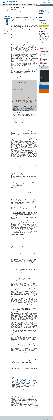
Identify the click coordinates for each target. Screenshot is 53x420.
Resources (25, 4)
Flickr (48, 2)
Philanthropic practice (6, 37)
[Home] (10, 1)
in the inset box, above (19, 203)
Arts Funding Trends (6, 12)
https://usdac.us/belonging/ (21, 409)
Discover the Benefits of (43, 91)
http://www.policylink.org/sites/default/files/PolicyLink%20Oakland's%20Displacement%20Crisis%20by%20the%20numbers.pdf (32, 376)
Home (4, 4)
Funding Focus (17, 4)
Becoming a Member (43, 91)
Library (4, 7)
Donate (33, 4)
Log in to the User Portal (47, 4)
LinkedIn (45, 2)
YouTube (47, 2)
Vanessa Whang (6, 31)
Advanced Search (42, 4)
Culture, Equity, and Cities (17, 11)
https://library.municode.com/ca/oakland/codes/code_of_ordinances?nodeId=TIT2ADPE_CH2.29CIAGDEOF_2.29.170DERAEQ (23, 391)
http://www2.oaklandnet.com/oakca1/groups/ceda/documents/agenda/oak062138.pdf (26, 374)
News (22, 4)
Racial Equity (5, 32)
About (7, 4)
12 (35, 228)
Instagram (44, 2)
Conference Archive (6, 13)
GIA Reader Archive (6, 10)
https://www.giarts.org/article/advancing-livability (20, 387)
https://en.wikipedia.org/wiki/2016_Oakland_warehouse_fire (21, 371)
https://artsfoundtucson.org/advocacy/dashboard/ (21, 110)
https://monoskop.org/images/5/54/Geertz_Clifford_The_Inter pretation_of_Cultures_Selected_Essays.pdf (22, 379)
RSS (49, 2)
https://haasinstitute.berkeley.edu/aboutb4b (19, 408)
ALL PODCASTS (41, 65)
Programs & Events (12, 4)
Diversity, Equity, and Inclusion (6, 36)
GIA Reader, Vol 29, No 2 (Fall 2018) (7, 16)
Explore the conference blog (43, 68)
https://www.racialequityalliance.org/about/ (19, 389)
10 (16, 196)
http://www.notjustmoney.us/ (19, 403)
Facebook (43, 2)
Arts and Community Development (6, 33)
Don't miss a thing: (43, 87)
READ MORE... (42, 11)
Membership (30, 4)
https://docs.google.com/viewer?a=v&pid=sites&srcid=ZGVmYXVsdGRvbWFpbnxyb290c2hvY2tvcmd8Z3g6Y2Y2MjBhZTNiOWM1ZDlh (28, 412)
